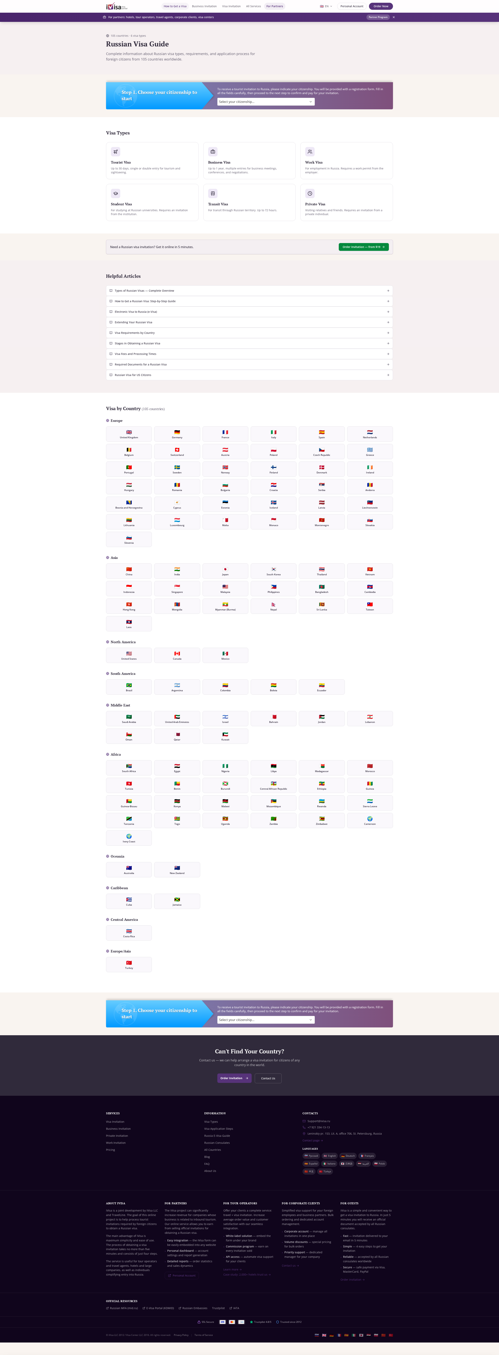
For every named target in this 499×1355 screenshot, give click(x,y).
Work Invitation (116, 1143)
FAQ (207, 1164)
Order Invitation (231, 1078)
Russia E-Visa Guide (217, 1136)
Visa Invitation (231, 6)
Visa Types (211, 1121)
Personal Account (352, 6)
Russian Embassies (194, 1308)
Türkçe (325, 1171)
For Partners (274, 6)
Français (367, 1156)
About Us (210, 1171)
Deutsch (348, 1156)
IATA (236, 1308)
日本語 (346, 1163)
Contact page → (313, 1140)
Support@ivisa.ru (319, 1121)
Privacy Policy (181, 1335)
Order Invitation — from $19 (361, 247)
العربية (363, 1163)
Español (311, 1163)
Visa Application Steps (218, 1129)
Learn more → (232, 1269)
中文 (309, 1171)
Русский (311, 1156)
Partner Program (378, 17)
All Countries (212, 1150)
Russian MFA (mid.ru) (124, 1308)
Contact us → (290, 1265)
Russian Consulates (217, 1143)
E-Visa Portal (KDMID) (160, 1308)
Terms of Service (204, 1335)
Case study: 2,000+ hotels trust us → (247, 1274)
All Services (253, 6)
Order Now (381, 6)
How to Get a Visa (175, 6)
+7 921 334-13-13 (319, 1127)
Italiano (329, 1163)
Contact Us (268, 1078)
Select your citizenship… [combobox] (236, 102)
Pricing (110, 1150)
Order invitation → (353, 1279)
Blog (207, 1157)
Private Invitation (117, 1136)
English (330, 1156)
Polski (379, 1163)
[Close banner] (393, 17)
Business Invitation (204, 6)
